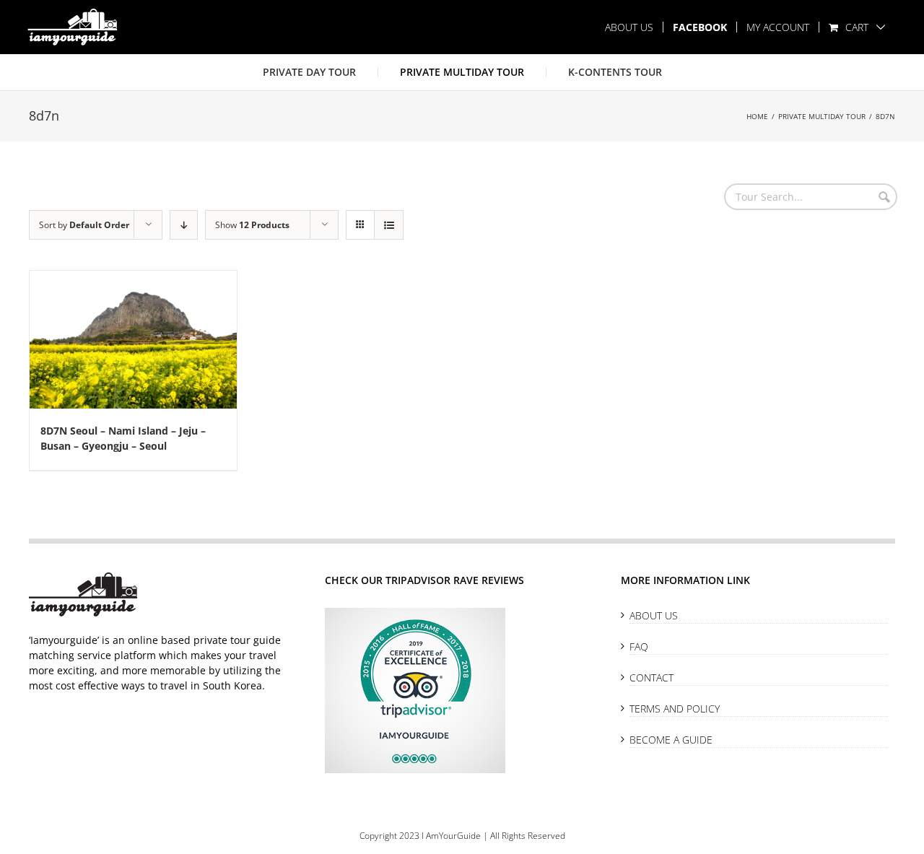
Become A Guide (670, 739)
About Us (653, 615)
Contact (651, 677)
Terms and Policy (674, 708)
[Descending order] (184, 225)
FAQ (638, 646)
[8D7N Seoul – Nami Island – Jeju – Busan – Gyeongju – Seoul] (133, 340)
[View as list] (389, 225)
